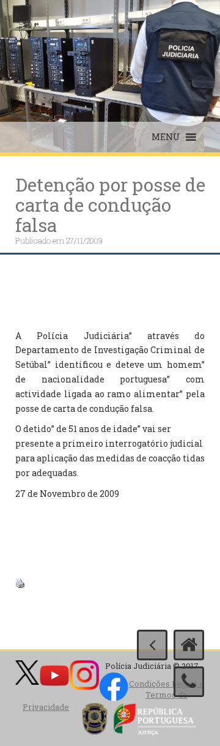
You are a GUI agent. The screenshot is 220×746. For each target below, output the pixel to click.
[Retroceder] (152, 645)
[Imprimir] (20, 581)
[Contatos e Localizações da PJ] (189, 681)
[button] (166, 137)
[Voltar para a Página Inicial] (189, 645)
